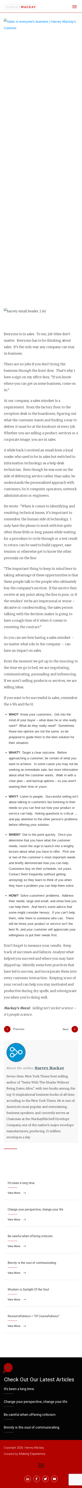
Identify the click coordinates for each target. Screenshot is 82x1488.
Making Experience (32, 1454)
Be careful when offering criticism (41, 1242)
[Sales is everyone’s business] (41, 161)
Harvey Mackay (49, 1068)
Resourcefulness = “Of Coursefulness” (41, 1321)
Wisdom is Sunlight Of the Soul (41, 1295)
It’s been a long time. (41, 1188)
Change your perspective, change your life (41, 1215)
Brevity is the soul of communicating (41, 1268)
